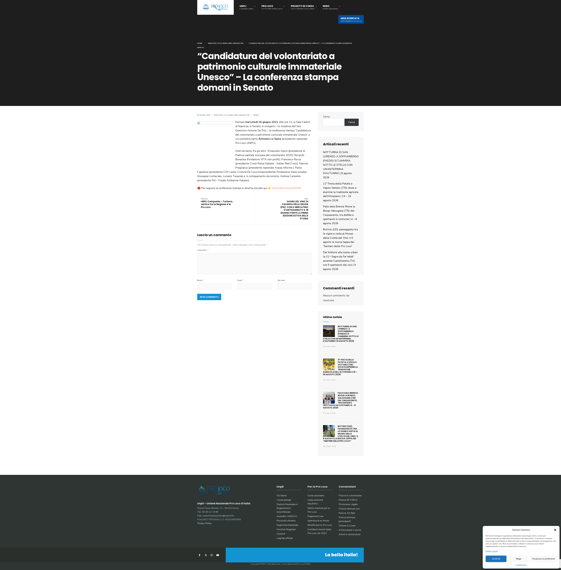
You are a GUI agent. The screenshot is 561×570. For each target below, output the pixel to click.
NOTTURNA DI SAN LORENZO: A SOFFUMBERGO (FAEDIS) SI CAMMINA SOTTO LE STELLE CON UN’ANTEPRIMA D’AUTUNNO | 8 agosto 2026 (341, 164)
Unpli (246, 7)
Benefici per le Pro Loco (320, 525)
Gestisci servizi (492, 551)
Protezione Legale (348, 504)
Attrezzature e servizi (350, 530)
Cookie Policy (521, 565)
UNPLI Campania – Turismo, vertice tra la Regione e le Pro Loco (217, 203)
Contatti (281, 533)
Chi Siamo (282, 495)
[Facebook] (199, 555)
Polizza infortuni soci (349, 508)
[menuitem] (249, 7)
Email (240, 280)
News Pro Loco (215, 43)
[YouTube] (217, 555)
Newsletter (238, 43)
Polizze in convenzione (350, 495)
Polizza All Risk (347, 513)
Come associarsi (316, 495)
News (330, 7)
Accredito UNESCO (287, 516)
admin (256, 115)
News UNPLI (227, 43)
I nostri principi (284, 500)
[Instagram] (211, 555)
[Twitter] (205, 555)
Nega (518, 558)
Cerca (326, 116)
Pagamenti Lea (315, 516)
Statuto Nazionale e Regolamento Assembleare (287, 508)
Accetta (496, 558)
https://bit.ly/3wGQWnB (286, 188)
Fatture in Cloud (347, 525)
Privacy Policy (204, 523)
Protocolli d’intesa (286, 520)
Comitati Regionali (286, 529)
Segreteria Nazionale (287, 525)
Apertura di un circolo (318, 520)
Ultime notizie (332, 317)
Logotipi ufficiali (285, 538)
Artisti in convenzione (350, 534)
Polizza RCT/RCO (348, 500)
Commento (202, 250)
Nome (200, 280)
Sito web (281, 280)
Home (199, 43)
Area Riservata (351, 19)
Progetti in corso (303, 7)
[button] (555, 529)
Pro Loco (272, 7)
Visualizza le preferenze (543, 558)
